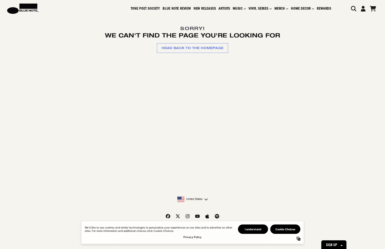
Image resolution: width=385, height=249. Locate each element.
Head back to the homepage (192, 48)
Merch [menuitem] (279, 8)
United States (194, 199)
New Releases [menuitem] (205, 8)
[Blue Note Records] (22, 9)
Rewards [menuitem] (324, 8)
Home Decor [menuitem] (301, 8)
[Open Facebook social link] (168, 216)
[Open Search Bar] (353, 9)
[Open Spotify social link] (217, 216)
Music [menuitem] (238, 8)
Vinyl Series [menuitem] (258, 8)
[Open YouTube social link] (197, 216)
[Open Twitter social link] (178, 216)
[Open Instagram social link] (187, 216)
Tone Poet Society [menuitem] (145, 8)
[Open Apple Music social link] (207, 216)
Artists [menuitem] (224, 8)
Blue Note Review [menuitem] (177, 8)
